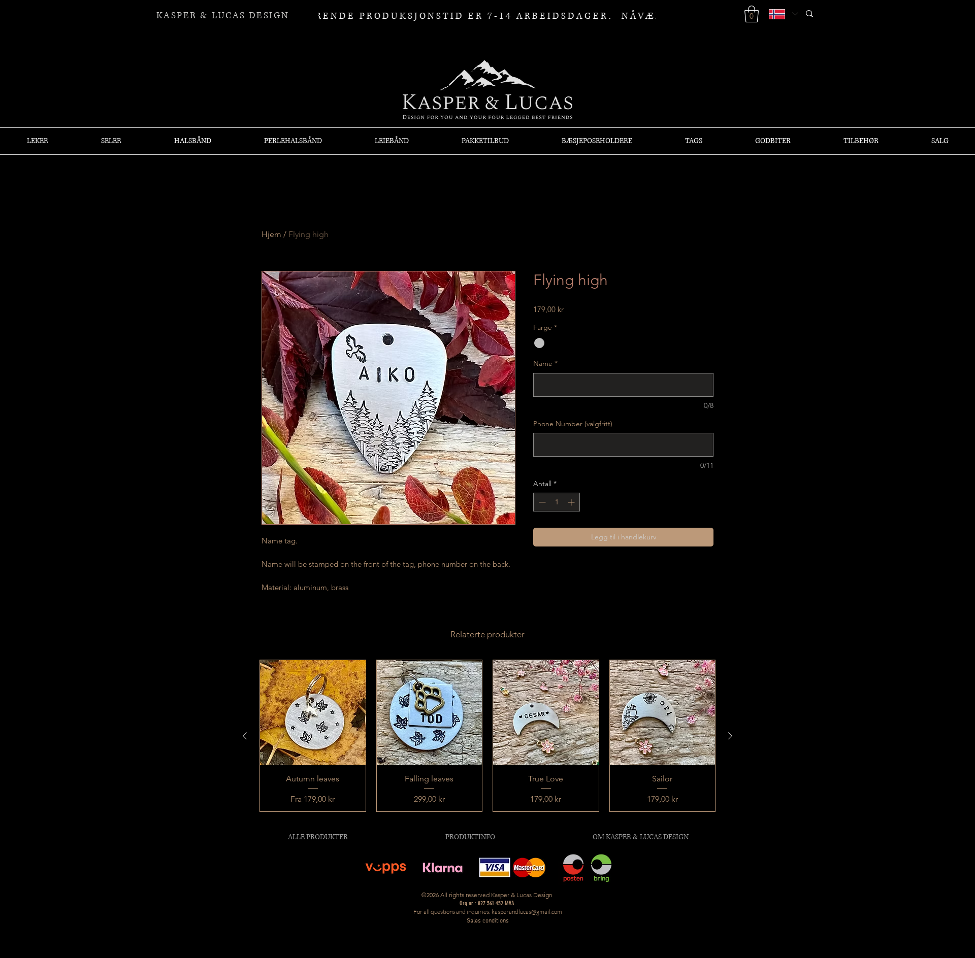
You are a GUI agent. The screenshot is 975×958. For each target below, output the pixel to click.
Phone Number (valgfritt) (572, 423)
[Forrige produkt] (245, 736)
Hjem (271, 234)
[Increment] (572, 502)
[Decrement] (541, 502)
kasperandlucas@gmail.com (527, 911)
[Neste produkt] (730, 736)
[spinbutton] (556, 502)
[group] (487, 735)
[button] (751, 14)
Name (545, 363)
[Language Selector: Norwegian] (783, 14)
